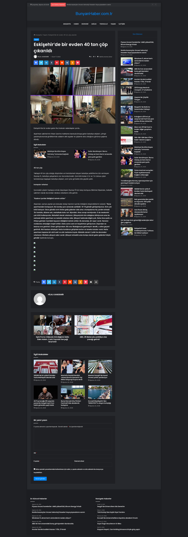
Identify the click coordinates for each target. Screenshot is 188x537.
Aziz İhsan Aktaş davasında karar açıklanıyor (141, 212)
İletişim (122, 24)
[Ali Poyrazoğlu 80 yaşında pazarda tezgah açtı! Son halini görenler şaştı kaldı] (46, 392)
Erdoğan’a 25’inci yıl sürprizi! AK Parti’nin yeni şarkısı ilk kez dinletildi (144, 119)
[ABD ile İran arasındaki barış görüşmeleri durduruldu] (127, 72)
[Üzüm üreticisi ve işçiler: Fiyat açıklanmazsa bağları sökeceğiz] (127, 173)
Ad (35, 453)
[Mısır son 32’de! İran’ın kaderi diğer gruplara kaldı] (127, 130)
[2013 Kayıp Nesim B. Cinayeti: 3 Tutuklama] (127, 91)
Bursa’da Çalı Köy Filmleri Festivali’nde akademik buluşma (71, 403)
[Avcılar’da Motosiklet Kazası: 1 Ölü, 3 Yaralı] (127, 81)
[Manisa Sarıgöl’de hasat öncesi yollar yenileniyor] (100, 366)
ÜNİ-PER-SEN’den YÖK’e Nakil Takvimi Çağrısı (143, 138)
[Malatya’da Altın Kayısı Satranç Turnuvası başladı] (40, 154)
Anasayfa (67, 24)
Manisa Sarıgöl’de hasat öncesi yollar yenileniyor (98, 376)
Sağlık (94, 24)
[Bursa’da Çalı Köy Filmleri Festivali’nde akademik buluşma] (73, 392)
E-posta (37, 461)
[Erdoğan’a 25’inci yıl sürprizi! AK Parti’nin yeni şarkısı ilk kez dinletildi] (127, 120)
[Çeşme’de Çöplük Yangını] (127, 100)
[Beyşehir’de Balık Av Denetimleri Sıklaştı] (127, 110)
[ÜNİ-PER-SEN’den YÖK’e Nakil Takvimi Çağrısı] (127, 140)
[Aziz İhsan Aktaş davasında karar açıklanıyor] (127, 213)
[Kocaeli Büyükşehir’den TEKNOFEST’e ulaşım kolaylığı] (100, 392)
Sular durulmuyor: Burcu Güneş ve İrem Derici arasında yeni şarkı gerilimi (100, 154)
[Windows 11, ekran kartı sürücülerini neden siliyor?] (127, 61)
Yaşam (113, 24)
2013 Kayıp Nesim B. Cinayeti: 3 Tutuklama (143, 89)
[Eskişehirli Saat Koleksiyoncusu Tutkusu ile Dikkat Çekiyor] (127, 231)
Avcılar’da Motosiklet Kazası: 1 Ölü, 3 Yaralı (143, 80)
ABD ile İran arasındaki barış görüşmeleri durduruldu (143, 71)
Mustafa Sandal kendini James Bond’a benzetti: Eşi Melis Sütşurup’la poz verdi (71, 377)
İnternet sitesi (79, 461)
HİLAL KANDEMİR (43, 56)
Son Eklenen (137, 34)
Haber (76, 24)
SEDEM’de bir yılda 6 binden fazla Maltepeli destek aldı (44, 376)
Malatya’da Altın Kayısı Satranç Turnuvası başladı (143, 149)
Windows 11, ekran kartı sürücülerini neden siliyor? (84, 4)
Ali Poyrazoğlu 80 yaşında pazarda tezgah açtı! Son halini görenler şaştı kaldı (44, 403)
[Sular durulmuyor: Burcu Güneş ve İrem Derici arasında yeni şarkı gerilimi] (80, 154)
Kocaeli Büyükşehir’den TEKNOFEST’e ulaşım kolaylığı (99, 402)
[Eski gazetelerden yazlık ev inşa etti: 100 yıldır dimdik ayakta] (127, 202)
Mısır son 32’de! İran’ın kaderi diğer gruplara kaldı (143, 129)
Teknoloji (104, 24)
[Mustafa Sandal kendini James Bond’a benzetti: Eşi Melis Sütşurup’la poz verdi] (73, 366)
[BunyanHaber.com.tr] (94, 13)
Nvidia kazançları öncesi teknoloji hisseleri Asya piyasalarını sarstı (134, 51)
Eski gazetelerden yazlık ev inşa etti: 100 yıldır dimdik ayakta (143, 201)
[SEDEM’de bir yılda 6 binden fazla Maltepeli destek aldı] (46, 366)
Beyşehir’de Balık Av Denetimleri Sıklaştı (142, 108)
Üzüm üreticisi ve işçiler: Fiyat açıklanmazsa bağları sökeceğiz (143, 172)
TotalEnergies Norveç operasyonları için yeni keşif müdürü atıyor (137, 182)
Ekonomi (85, 24)
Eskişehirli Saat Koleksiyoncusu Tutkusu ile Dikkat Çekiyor (144, 230)
